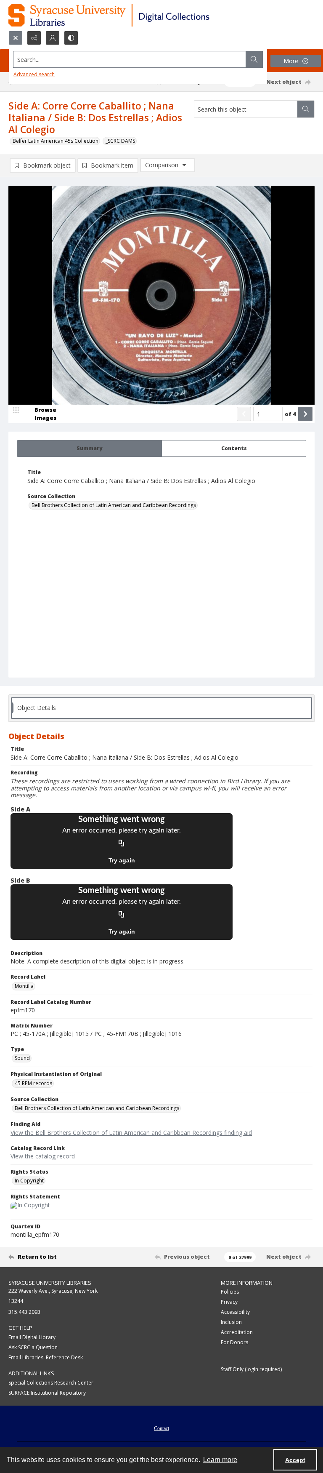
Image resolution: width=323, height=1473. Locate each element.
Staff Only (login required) (251, 1369)
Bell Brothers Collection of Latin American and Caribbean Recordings (114, 505)
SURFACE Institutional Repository (47, 1392)
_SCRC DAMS (120, 140)
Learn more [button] (220, 1459)
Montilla (24, 986)
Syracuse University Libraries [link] (49, 1282)
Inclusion (231, 1322)
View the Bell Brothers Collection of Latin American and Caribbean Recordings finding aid (131, 1133)
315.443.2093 (24, 1312)
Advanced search (34, 74)
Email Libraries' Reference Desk (45, 1357)
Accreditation (237, 1332)
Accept (295, 1460)
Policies (230, 1291)
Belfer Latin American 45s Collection (55, 140)
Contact (161, 1428)
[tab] (89, 448)
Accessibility (235, 1312)
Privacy (229, 1301)
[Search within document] (305, 109)
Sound (22, 1058)
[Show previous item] (244, 414)
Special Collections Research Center (50, 1382)
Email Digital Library (32, 1337)
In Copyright (29, 1180)
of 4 (290, 414)
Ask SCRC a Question (33, 1347)
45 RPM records (33, 1083)
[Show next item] (305, 414)
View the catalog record (43, 1156)
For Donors (234, 1342)
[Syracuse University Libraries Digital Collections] (133, 15)
